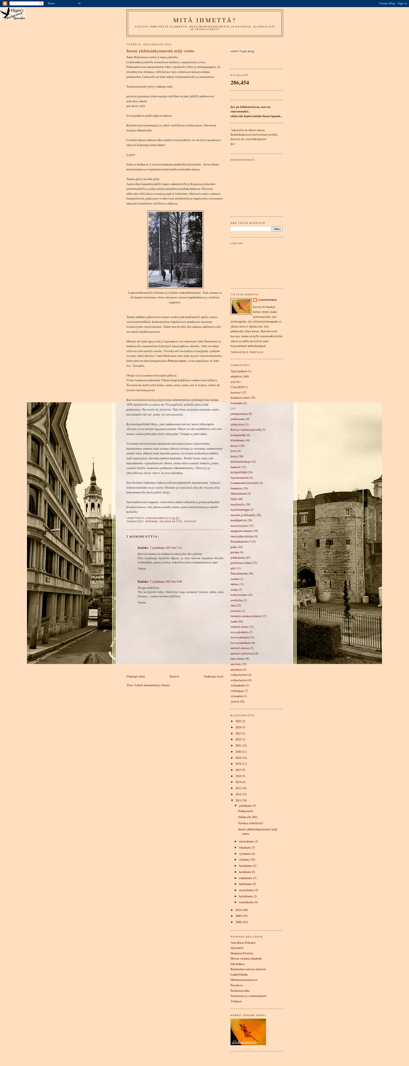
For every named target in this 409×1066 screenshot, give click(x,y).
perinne (151, 521)
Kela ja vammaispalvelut (246, 429)
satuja (234, 589)
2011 (239, 800)
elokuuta (244, 859)
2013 (239, 788)
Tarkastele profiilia (247, 352)
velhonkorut (238, 685)
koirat (234, 456)
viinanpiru (237, 696)
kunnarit (235, 467)
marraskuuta (247, 841)
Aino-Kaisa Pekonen (243, 942)
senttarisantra (239, 595)
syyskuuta (245, 853)
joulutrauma (238, 419)
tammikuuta (246, 902)
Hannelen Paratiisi (242, 953)
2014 (239, 782)
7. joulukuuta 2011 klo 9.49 (166, 581)
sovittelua (237, 600)
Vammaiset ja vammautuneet (248, 996)
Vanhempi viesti (213, 676)
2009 (239, 916)
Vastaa (142, 568)
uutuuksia (236, 669)
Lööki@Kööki (239, 974)
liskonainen (267, 300)
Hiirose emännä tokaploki (246, 958)
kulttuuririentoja (240, 461)
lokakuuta (245, 847)
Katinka (143, 547)
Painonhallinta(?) (241, 541)
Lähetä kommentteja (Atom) (152, 685)
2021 (239, 745)
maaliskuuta (247, 890)
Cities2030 (237, 387)
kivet (234, 451)
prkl (233, 568)
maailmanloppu (240, 509)
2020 (239, 751)
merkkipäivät (239, 520)
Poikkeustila (245, 811)
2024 (239, 727)
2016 (239, 776)
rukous (234, 584)
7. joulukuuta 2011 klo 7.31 (166, 547)
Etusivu (174, 676)
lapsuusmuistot (240, 477)
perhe (234, 547)
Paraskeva (237, 985)
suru (233, 605)
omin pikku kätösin (242, 536)
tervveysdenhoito (241, 643)
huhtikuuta (246, 884)
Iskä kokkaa (238, 964)
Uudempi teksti (135, 676)
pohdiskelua (238, 557)
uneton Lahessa (240, 648)
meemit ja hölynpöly (243, 515)
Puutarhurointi (239, 573)
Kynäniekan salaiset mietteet (248, 969)
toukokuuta (246, 878)
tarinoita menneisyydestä (246, 616)
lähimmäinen (239, 493)
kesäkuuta (245, 872)
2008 (239, 922)
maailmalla (238, 504)
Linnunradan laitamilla (245, 483)
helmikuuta (246, 896)
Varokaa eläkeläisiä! (250, 823)
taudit (234, 621)
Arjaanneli (237, 948)
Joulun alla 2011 (248, 817)
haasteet (236, 392)
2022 (239, 739)
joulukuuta (246, 805)
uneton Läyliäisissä (242, 653)
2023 (239, 733)
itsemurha (237, 403)
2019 (239, 758)
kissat (234, 445)
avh (233, 382)
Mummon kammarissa (244, 980)
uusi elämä (237, 658)
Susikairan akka (240, 990)
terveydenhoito (240, 632)
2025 (239, 721)
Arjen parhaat (239, 371)
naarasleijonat (239, 525)
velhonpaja (237, 691)
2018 (239, 763)
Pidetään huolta (177, 360)
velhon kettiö (171, 521)
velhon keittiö (239, 674)
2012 (239, 794)
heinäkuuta (246, 865)
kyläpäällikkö (239, 472)
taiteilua (236, 611)
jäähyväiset (238, 424)
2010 (239, 910)
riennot (235, 579)
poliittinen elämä (241, 563)
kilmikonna (237, 440)
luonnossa (236, 488)
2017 (239, 770)
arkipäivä (236, 376)
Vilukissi (236, 1001)
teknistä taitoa (239, 626)
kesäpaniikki (238, 435)
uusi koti (236, 664)
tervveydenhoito (240, 637)
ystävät (190, 521)
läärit (234, 499)
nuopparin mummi (242, 531)
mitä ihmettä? (204, 20)
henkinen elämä (240, 397)
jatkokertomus (239, 413)
